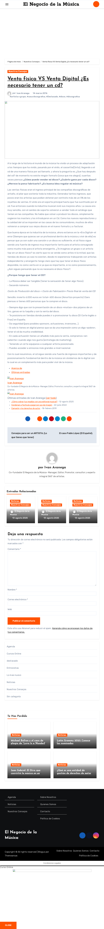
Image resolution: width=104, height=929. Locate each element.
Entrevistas (13, 668)
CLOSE (8, 925)
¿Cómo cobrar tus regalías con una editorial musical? (34, 402)
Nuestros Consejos (18, 71)
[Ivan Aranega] (15, 378)
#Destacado (52, 97)
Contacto (45, 811)
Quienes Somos (48, 804)
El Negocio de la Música (51, 4)
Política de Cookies (50, 818)
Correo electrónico (18, 599)
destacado (12, 661)
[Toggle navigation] (7, 4)
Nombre (12, 589)
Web (10, 609)
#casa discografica (36, 97)
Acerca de (16, 368)
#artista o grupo (18, 97)
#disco (62, 97)
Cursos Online (14, 653)
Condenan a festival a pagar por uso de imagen (31, 405)
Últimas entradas (20, 372)
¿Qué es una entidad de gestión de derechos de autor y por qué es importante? (74, 773)
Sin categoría (14, 696)
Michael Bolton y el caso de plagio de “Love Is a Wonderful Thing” (29, 743)
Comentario (14, 549)
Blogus (41, 852)
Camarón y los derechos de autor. (25, 408)
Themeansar (11, 855)
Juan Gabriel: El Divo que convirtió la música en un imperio (25, 773)
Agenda (11, 646)
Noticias (15, 501)
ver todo (51, 398)
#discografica (73, 97)
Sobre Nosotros (48, 797)
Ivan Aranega (23, 93)
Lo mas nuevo (14, 675)
